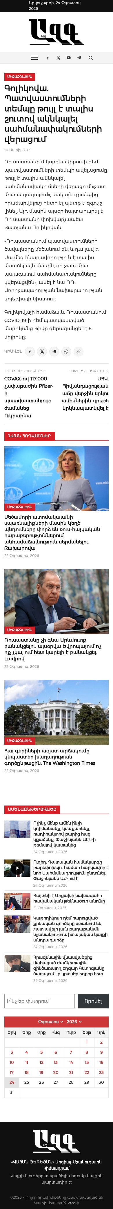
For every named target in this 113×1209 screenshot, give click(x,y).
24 (12, 1082)
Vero (71, 1203)
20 (56, 1072)
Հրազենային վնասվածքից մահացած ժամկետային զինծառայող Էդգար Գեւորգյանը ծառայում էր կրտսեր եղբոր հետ (68, 965)
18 (27, 1072)
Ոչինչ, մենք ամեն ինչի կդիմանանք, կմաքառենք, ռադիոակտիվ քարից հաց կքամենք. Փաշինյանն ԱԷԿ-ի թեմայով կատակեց (64, 834)
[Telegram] (54, 351)
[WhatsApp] (66, 351)
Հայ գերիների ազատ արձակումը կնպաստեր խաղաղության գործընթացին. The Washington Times (49, 757)
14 (71, 1062)
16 (101, 1062)
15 (87, 1062)
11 (26, 1062)
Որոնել (93, 1001)
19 (41, 1072)
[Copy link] (78, 351)
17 (12, 1072)
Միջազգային (19, 77)
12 (41, 1062)
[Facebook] (30, 351)
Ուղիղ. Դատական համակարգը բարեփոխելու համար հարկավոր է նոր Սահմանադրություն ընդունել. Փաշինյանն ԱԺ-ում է (71, 870)
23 (101, 1072)
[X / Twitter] (42, 351)
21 (71, 1072)
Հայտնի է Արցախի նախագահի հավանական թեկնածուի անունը (69, 898)
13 (56, 1062)
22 (87, 1072)
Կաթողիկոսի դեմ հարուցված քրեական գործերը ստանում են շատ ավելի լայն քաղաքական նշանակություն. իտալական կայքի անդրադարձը (70, 929)
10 (12, 1062)
